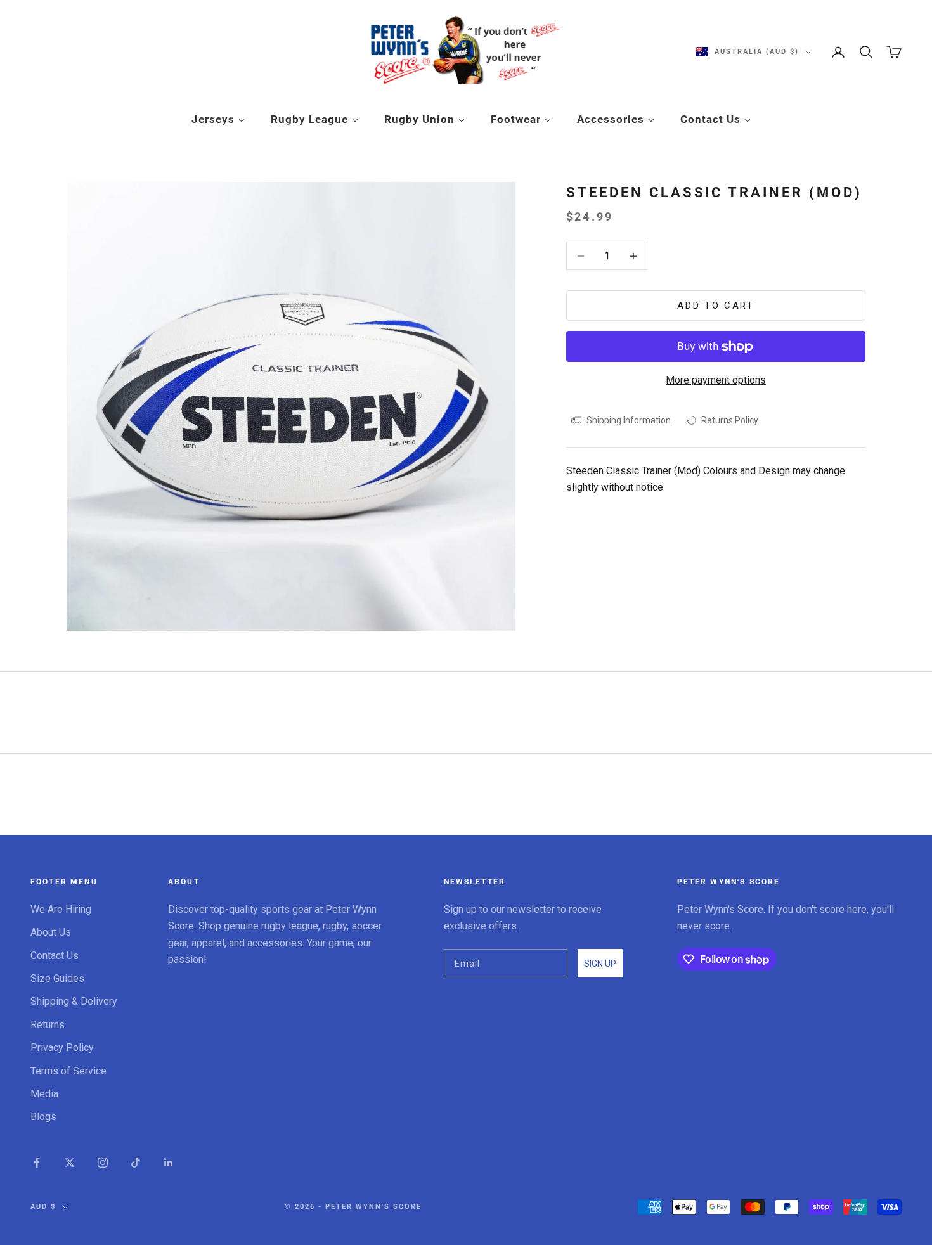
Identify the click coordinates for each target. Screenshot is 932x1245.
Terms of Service (68, 1071)
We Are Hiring (60, 909)
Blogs (43, 1117)
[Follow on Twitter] (69, 1162)
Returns (47, 1025)
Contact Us (54, 956)
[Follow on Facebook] (36, 1162)
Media (44, 1094)
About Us (50, 932)
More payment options (716, 380)
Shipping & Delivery (73, 1001)
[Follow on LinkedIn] (168, 1162)
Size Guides (57, 978)
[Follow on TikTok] (135, 1162)
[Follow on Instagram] (102, 1162)
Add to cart (715, 305)
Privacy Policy (62, 1048)
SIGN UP (600, 963)
